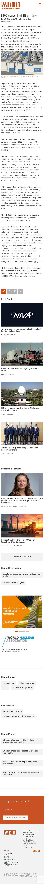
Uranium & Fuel (28, 840)
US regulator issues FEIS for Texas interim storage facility (19, 741)
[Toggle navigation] (40, 3)
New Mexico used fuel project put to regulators (20, 763)
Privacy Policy (25, 876)
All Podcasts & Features (21, 557)
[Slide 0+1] (16, 631)
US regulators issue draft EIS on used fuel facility (20, 752)
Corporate (26, 838)
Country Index (27, 847)
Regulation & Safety (29, 834)
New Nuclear (27, 833)
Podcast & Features (29, 844)
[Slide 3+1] (27, 631)
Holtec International (12, 712)
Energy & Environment (30, 831)
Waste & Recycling (29, 842)
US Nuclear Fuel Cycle (13, 583)
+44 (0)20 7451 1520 (11, 865)
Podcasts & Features (6, 506)
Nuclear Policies (28, 836)
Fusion (25, 846)
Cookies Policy (35, 876)
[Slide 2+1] (23, 631)
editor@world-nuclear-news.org (11, 862)
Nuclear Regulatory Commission (18, 716)
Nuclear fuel (8, 683)
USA (5, 688)
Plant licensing (27, 683)
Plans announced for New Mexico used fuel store (21, 774)
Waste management (22, 688)
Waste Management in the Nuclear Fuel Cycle (22, 575)
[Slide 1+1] (20, 631)
